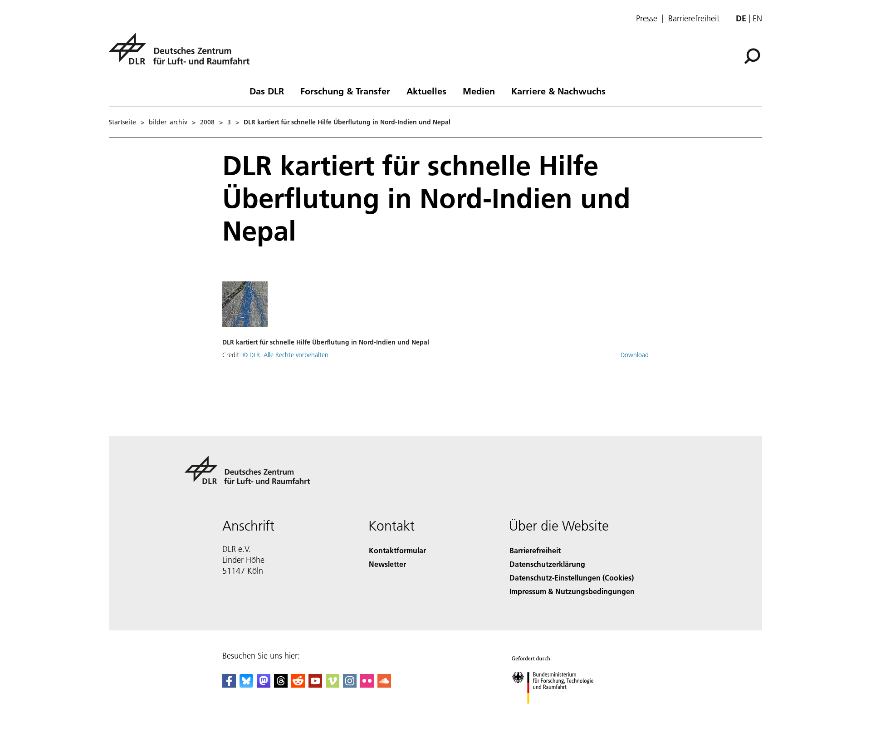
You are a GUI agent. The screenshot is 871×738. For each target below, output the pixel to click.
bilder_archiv (168, 122)
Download (635, 355)
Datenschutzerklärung (547, 564)
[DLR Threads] (281, 684)
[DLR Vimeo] (332, 684)
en (757, 18)
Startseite (122, 122)
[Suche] (753, 55)
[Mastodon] (263, 684)
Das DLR (267, 91)
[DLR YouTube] (315, 684)
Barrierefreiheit (693, 19)
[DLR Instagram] (350, 684)
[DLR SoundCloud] (384, 684)
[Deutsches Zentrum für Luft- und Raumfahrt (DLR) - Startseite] (183, 54)
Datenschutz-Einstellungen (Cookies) (571, 577)
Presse (646, 19)
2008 (207, 122)
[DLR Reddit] (298, 684)
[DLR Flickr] (367, 684)
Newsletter (387, 564)
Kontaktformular (397, 550)
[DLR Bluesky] (246, 684)
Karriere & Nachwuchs (558, 91)
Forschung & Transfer (345, 91)
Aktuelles (426, 91)
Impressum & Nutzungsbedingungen (572, 591)
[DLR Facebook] (229, 684)
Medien (479, 91)
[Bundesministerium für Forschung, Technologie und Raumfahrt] (561, 713)
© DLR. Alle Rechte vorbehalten (285, 355)
